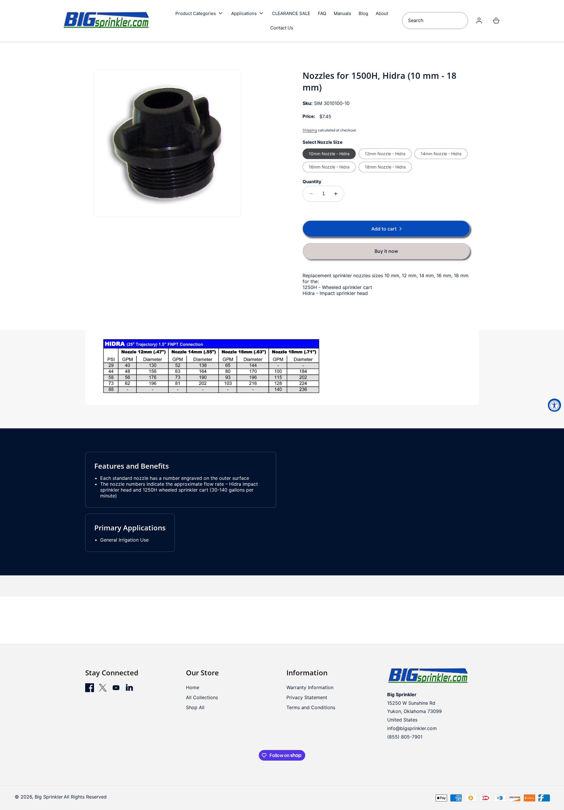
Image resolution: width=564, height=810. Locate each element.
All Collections (202, 697)
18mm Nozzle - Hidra (385, 166)
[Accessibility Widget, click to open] (554, 405)
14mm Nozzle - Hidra (441, 153)
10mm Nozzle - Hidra (329, 153)
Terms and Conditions (310, 707)
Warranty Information (309, 687)
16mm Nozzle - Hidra (329, 166)
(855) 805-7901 (404, 737)
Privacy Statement (306, 697)
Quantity (312, 181)
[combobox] (435, 20)
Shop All (195, 707)
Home (192, 687)
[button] (199, 13)
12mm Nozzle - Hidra (385, 153)
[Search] (461, 20)
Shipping (310, 130)
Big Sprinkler (49, 797)
